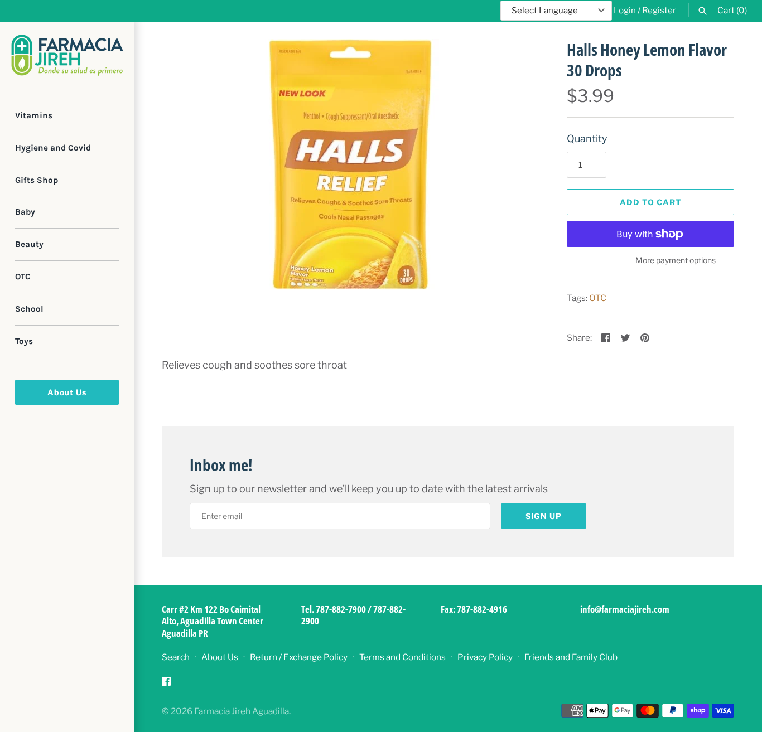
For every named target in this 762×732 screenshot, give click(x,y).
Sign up (543, 516)
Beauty (29, 244)
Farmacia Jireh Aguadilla (241, 711)
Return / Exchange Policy (299, 657)
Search (176, 657)
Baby (25, 212)
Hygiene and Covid (53, 148)
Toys (24, 341)
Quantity (587, 138)
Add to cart (651, 202)
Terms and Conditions (402, 657)
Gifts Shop (36, 180)
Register (659, 10)
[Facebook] (166, 684)
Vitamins (33, 115)
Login (625, 10)
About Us (66, 392)
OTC (23, 277)
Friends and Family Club (571, 657)
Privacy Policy (485, 657)
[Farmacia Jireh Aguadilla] (67, 55)
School (29, 309)
